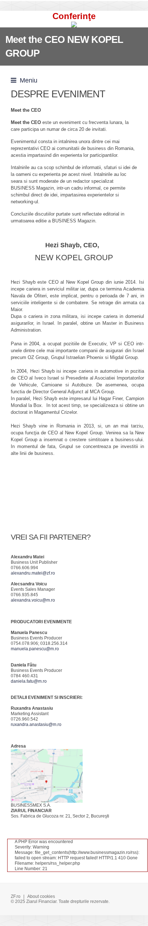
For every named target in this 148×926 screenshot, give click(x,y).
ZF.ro (15, 896)
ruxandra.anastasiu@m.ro (36, 724)
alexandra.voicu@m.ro (33, 600)
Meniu (26, 80)
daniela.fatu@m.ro (29, 681)
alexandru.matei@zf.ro (33, 573)
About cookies (41, 896)
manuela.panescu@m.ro (35, 648)
